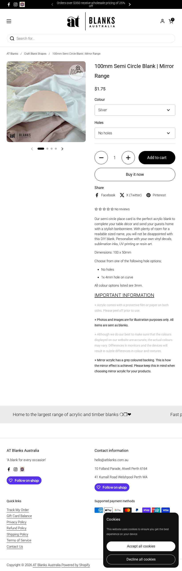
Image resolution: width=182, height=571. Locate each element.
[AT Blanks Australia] (91, 21)
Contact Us (15, 547)
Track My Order (18, 510)
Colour (100, 99)
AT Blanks (12, 53)
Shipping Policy (17, 534)
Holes (99, 123)
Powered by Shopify (75, 565)
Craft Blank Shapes (35, 53)
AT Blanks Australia (47, 565)
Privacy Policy (16, 522)
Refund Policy (16, 528)
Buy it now (135, 174)
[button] (170, 21)
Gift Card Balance (19, 516)
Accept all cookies (141, 546)
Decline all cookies (141, 559)
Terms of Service (19, 540)
